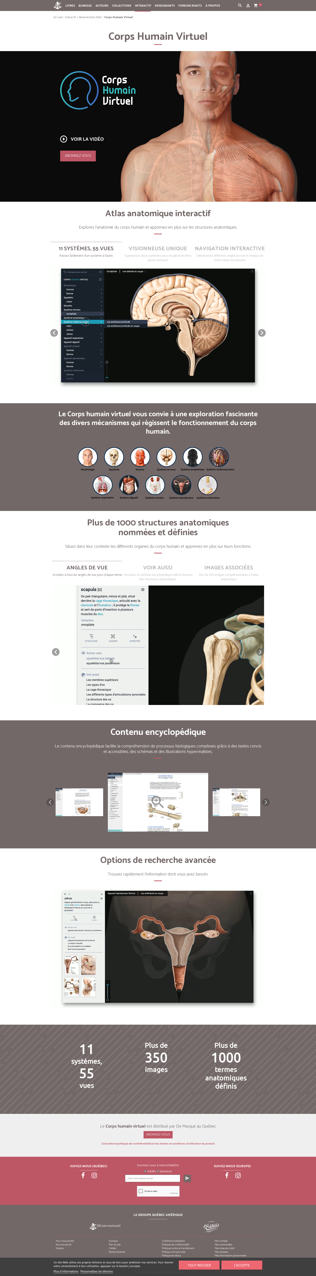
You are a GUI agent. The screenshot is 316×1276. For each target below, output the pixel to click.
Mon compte (221, 1241)
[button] (262, 333)
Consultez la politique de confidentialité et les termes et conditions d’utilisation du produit (158, 1144)
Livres (70, 5)
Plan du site (115, 1245)
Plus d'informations (66, 1271)
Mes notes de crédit (225, 1248)
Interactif (143, 5)
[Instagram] (94, 1176)
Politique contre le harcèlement (178, 1248)
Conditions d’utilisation (173, 1241)
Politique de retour (171, 1256)
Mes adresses (221, 1252)
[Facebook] (83, 1176)
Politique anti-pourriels (173, 1252)
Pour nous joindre (65, 1241)
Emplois (60, 1248)
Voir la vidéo (81, 139)
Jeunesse (85, 5)
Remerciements (117, 1252)
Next (266, 802)
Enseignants (165, 5)
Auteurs (101, 5)
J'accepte (242, 1265)
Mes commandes (223, 1245)
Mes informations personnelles (230, 1256)
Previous (50, 802)
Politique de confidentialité (175, 1245)
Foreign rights (190, 5)
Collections (121, 5)
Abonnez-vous (78, 156)
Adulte (151, 1171)
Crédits (112, 1248)
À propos (213, 5)
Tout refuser (199, 1265)
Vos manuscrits (63, 1245)
